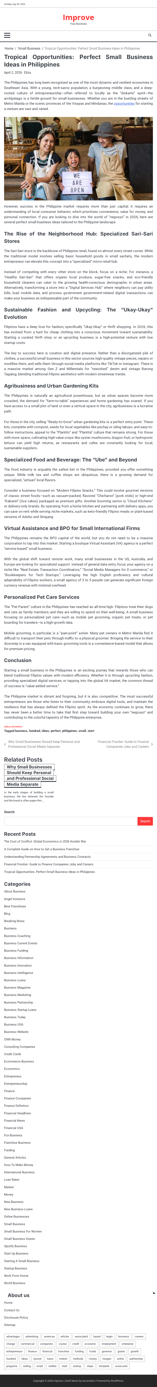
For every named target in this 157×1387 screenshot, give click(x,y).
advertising (32, 1336)
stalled (52, 1366)
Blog (7, 914)
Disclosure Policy (16, 1317)
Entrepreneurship (15, 1084)
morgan (106, 1358)
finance (32, 1351)
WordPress (117, 1380)
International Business (19, 1172)
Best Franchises (15, 906)
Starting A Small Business (21, 1261)
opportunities (124, 103)
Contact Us (11, 1310)
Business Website (16, 1032)
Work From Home (16, 1276)
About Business (15, 891)
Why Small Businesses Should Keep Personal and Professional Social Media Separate (30, 775)
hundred (34, 731)
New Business (14, 1202)
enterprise (127, 1343)
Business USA (13, 1024)
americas (49, 1336)
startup (77, 1366)
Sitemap (9, 1325)
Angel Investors (14, 899)
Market (9, 1187)
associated (81, 1336)
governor (107, 1351)
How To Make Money (18, 1165)
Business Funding (16, 950)
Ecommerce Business (19, 1061)
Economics (12, 1069)
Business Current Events (20, 943)
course (63, 1343)
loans (50, 1358)
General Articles (15, 1157)
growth (135, 1351)
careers (139, 1336)
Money (8, 1194)
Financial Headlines (17, 1113)
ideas (45, 731)
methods (78, 1358)
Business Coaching (17, 936)
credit (75, 1343)
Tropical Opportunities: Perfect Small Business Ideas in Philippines (49, 872)
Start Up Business (16, 1253)
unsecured (121, 1366)
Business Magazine (17, 987)
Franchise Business (17, 1143)
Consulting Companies (19, 1047)
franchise (63, 1351)
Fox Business (13, 1135)
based (97, 1336)
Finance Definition (16, 1106)
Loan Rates (11, 1179)
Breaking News (14, 921)
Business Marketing (17, 995)
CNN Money (12, 1039)
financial (47, 1351)
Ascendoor (88, 1380)
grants (121, 1351)
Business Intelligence (18, 973)
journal (37, 1358)
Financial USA (13, 1128)
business (21, 731)
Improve (78, 17)
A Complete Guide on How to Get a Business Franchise (41, 849)
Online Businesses (16, 1216)
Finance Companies (17, 1098)
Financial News (14, 1120)
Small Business (13, 727)
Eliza (27, 72)
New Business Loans (18, 1209)
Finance (9, 1091)
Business (10, 928)
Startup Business (15, 1268)
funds (92, 1351)
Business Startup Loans (20, 1010)
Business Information (18, 958)
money (93, 1358)
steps (90, 1366)
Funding (9, 1150)
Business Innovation (18, 965)
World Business (14, 1283)
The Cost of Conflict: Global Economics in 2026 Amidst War (45, 841)
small (82, 731)
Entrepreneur (12, 1076)
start (91, 731)
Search (9, 812)
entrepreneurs (14, 1351)
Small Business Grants (19, 1239)
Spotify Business (15, 1246)
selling (27, 1366)
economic (90, 1343)
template (104, 1366)
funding (79, 1351)
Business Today (15, 1017)
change (10, 1343)
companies (46, 1343)
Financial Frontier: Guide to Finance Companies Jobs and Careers (48, 864)
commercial (27, 1343)
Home (8, 1303)
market (63, 1358)
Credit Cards (12, 1054)
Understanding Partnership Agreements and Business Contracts (47, 857)
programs (11, 1366)
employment (109, 1343)
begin (109, 1336)
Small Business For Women (23, 1231)
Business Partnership (18, 1002)
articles (65, 1336)
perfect (56, 731)
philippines (69, 731)
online (120, 1358)
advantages (13, 1336)
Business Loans (15, 980)
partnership (136, 1358)
